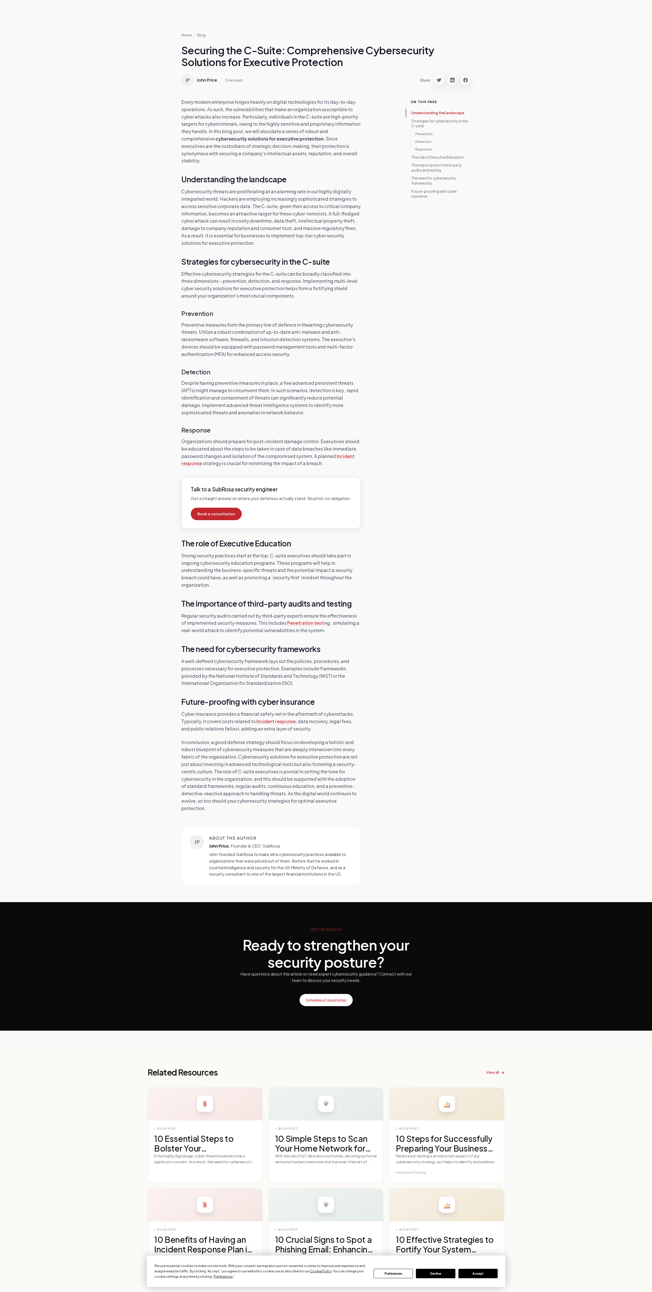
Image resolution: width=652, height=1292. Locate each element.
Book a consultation (216, 513)
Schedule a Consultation (326, 1000)
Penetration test (305, 623)
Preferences (393, 1273)
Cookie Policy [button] (321, 1271)
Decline (435, 1273)
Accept (477, 1273)
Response (423, 149)
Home (186, 35)
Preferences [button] (223, 1276)
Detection (423, 141)
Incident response (276, 721)
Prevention (424, 134)
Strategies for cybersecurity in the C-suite (439, 123)
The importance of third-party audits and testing (436, 167)
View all (492, 1072)
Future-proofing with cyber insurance (434, 194)
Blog (201, 35)
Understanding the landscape (437, 112)
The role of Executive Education (437, 157)
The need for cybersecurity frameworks (433, 180)
